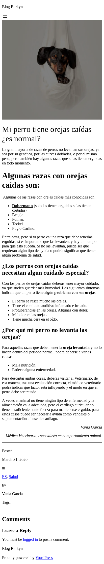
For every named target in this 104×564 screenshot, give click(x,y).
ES (4, 476)
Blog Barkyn (12, 7)
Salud (13, 476)
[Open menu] (5, 17)
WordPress (44, 557)
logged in (30, 539)
